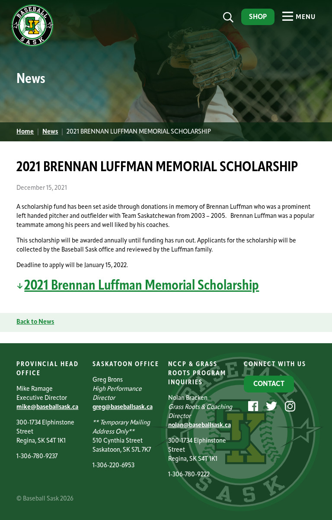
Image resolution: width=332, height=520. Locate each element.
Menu (305, 17)
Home (25, 132)
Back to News (35, 322)
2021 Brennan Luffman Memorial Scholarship (141, 286)
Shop (258, 17)
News (50, 132)
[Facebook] (252, 406)
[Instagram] (289, 406)
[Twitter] (270, 406)
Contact (268, 384)
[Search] (228, 17)
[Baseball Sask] (31, 45)
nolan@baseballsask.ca (199, 425)
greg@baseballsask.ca (123, 407)
